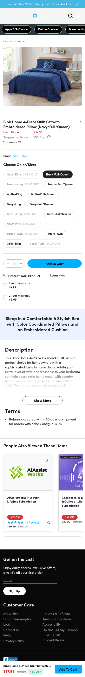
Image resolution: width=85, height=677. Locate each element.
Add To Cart (55, 263)
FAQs (7, 635)
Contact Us (11, 629)
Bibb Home (19, 156)
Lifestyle (8, 41)
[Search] (70, 16)
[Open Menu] (6, 16)
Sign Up (14, 591)
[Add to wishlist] (81, 120)
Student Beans (53, 640)
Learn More (58, 275)
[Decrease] (8, 264)
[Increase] (21, 264)
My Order (10, 613)
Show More (42, 400)
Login (7, 624)
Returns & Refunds (56, 613)
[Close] (78, 4)
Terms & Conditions (56, 619)
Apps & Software (16, 29)
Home (21, 41)
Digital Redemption (18, 619)
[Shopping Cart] (78, 16)
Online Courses (48, 29)
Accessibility (51, 624)
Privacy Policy (13, 640)
